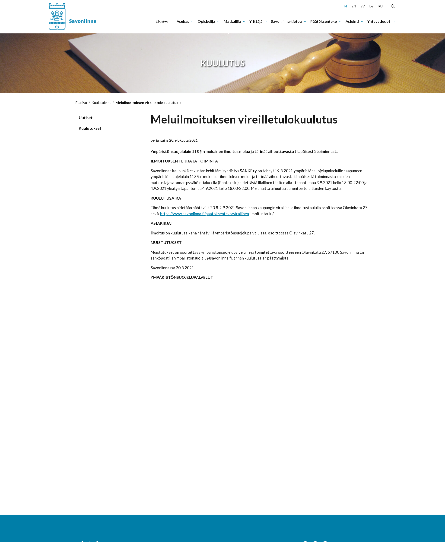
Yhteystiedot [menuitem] (378, 21)
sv (363, 6)
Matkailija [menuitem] (232, 21)
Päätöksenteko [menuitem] (323, 21)
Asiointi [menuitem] (352, 21)
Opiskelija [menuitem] (206, 21)
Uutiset (86, 117)
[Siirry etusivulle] (78, 16)
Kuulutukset (101, 102)
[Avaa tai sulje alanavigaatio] (192, 21)
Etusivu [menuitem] (162, 21)
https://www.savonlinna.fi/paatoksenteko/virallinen (204, 213)
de (371, 6)
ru (380, 6)
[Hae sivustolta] (393, 6)
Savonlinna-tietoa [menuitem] (286, 21)
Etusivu (81, 102)
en (354, 6)
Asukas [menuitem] (183, 21)
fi (345, 6)
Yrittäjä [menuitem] (255, 21)
